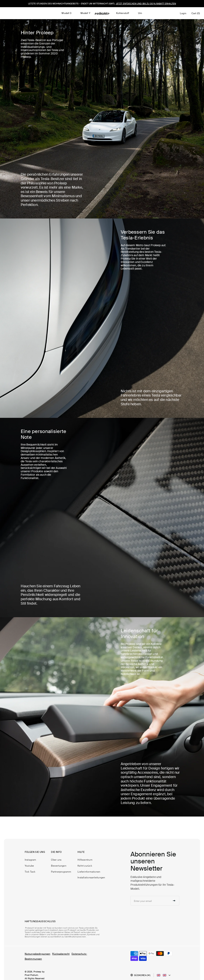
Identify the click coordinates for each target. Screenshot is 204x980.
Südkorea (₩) (142, 975)
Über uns (56, 859)
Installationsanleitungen (91, 877)
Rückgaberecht (61, 953)
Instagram (30, 859)
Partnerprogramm (61, 871)
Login (184, 14)
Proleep (37, 971)
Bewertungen (58, 865)
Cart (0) (196, 14)
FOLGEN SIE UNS (35, 852)
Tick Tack (30, 871)
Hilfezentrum (84, 859)
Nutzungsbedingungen (37, 953)
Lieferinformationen (88, 871)
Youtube (29, 865)
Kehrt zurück (84, 865)
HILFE (80, 852)
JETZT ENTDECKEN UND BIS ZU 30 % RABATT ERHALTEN (146, 3)
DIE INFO (56, 852)
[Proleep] (102, 14)
